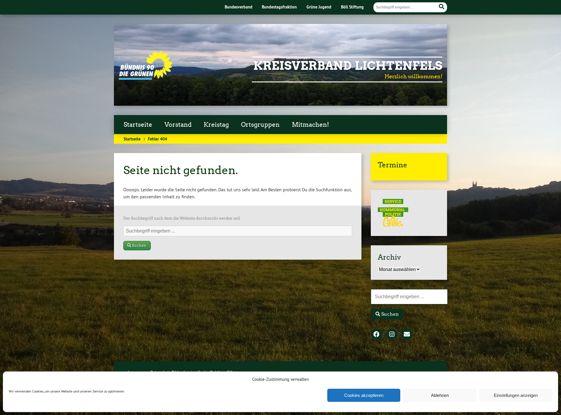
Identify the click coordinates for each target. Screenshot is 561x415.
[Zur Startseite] (146, 78)
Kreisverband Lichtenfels (347, 66)
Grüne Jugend (319, 7)
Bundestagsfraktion (279, 7)
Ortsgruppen (260, 125)
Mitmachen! (310, 125)
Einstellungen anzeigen (516, 395)
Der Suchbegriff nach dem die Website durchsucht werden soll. (182, 218)
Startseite (138, 125)
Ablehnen (440, 395)
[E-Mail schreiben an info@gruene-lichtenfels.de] (407, 335)
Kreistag (216, 125)
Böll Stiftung (352, 7)
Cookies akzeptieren (363, 395)
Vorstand (178, 125)
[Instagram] (392, 335)
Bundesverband (238, 7)
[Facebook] (376, 335)
